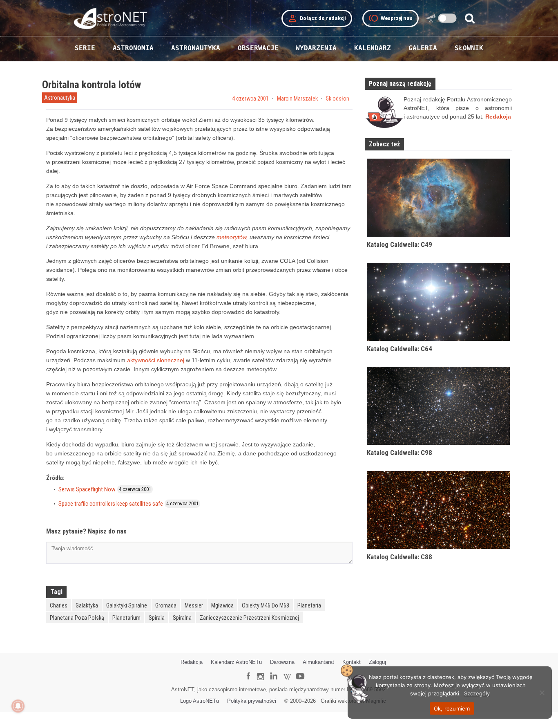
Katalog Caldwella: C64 (399, 349)
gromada (165, 605)
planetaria (309, 605)
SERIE (85, 48)
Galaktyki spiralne (126, 605)
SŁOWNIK (469, 48)
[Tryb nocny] (447, 18)
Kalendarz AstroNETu (236, 662)
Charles (58, 605)
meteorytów (231, 237)
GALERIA (422, 48)
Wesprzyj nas (390, 18)
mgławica (222, 605)
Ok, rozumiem (452, 708)
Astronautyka (59, 97)
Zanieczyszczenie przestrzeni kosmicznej (249, 617)
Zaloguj (377, 662)
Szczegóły (477, 693)
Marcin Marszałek (297, 98)
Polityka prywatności (251, 701)
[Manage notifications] (18, 706)
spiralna (182, 617)
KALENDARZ (372, 48)
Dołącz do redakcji (317, 18)
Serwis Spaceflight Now (87, 489)
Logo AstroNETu (199, 701)
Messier (194, 605)
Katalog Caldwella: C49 (399, 244)
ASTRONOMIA (133, 48)
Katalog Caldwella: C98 (399, 452)
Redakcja (192, 662)
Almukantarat (318, 662)
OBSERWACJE (258, 48)
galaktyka (87, 605)
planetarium (126, 617)
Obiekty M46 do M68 (265, 605)
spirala (157, 617)
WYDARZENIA (316, 48)
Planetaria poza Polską (77, 617)
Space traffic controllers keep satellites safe (110, 503)
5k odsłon (337, 98)
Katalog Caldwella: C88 (399, 557)
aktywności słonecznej (155, 360)
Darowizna (282, 662)
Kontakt (351, 662)
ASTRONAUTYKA (195, 48)
